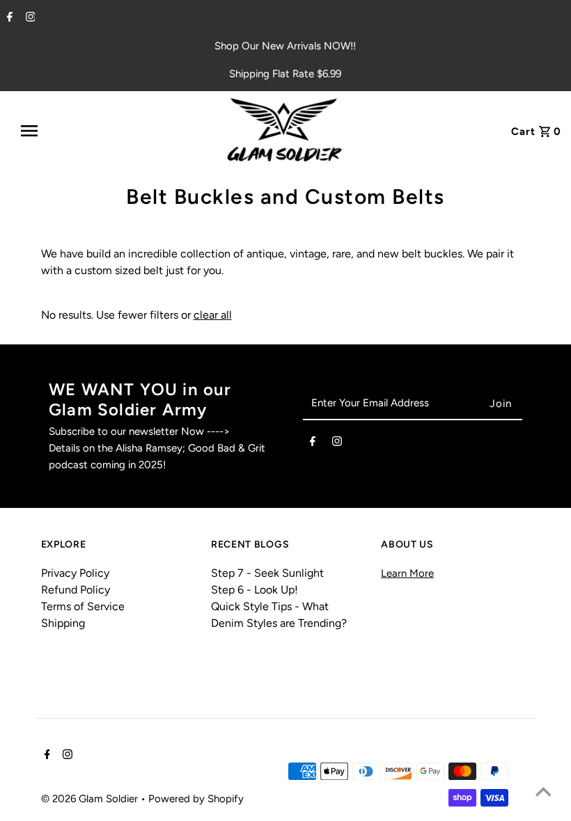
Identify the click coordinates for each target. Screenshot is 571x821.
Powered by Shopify (196, 798)
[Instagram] (29, 18)
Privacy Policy (75, 573)
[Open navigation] (64, 130)
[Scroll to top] (543, 793)
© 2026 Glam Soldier (91, 798)
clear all (213, 314)
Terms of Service (83, 606)
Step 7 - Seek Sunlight (267, 573)
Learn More (407, 573)
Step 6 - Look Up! (254, 589)
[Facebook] (8, 18)
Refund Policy (75, 589)
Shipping (63, 623)
